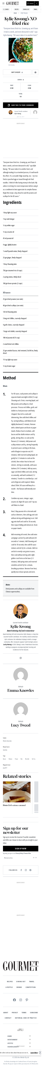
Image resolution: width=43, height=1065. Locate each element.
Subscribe (34, 1012)
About (5, 1012)
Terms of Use (27, 853)
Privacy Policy (19, 853)
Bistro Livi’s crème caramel (14, 805)
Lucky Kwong (7, 644)
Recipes (17, 9)
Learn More (34, 1053)
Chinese (10, 759)
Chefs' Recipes (24, 13)
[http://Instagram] (21, 658)
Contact (8, 1018)
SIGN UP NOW (20, 848)
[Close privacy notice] (40, 1053)
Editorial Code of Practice (26, 1018)
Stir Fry (33, 759)
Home (15, 13)
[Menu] (3, 3)
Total (21, 94)
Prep (11, 85)
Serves (20, 80)
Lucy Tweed (20, 725)
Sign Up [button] (31, 3)
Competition (31, 987)
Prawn (16, 759)
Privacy (15, 1012)
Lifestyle (9, 987)
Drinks (19, 987)
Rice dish (27, 759)
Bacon (4, 759)
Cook (29, 85)
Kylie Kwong (17, 113)
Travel (35, 9)
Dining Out (26, 9)
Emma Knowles (20, 690)
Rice (21, 759)
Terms (24, 1012)
